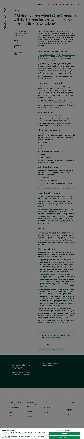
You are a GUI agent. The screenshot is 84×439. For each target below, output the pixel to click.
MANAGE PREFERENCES (64, 430)
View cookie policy (6, 437)
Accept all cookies (64, 437)
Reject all (64, 433)
